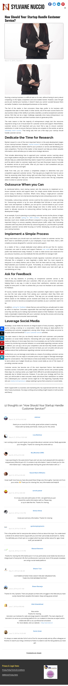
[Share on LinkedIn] (2, 338)
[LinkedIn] (58, 4)
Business (20, 61)
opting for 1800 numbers (30, 218)
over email (46, 249)
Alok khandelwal (37, 604)
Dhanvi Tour (37, 569)
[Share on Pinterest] (2, 343)
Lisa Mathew (37, 435)
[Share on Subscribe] (2, 357)
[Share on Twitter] (2, 333)
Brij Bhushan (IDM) (37, 453)
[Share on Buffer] (2, 348)
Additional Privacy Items (10, 675)
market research (34, 144)
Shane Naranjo (37, 586)
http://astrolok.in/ (47, 623)
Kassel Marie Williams (37, 473)
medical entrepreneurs (18, 381)
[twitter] (54, 4)
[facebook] (50, 4)
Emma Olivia (37, 511)
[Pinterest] (63, 4)
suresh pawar (37, 491)
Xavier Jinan (37, 631)
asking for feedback (19, 307)
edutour (37, 417)
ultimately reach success (13, 130)
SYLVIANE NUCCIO (27, 7)
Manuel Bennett (37, 549)
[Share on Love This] (2, 352)
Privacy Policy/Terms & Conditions (13, 670)
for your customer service (33, 332)
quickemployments (37, 526)
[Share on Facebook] (2, 328)
